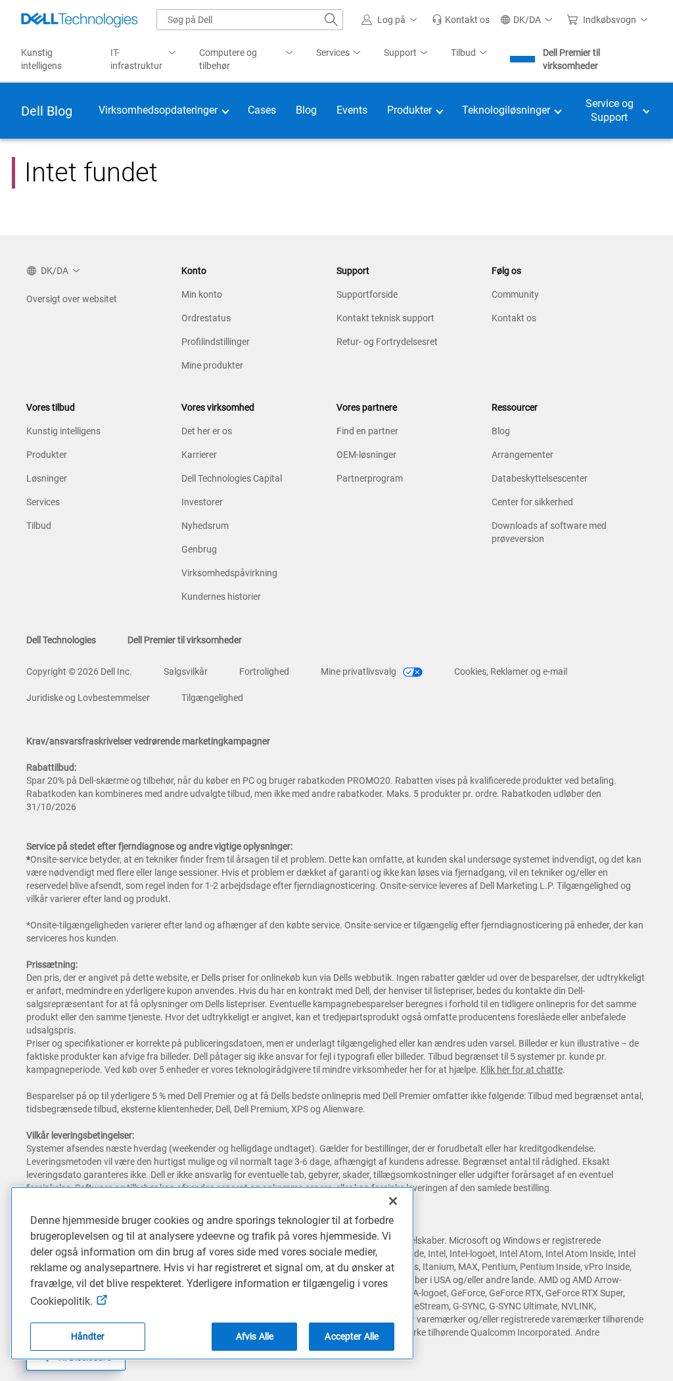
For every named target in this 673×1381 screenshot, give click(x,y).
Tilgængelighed (212, 697)
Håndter (88, 1336)
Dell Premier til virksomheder (571, 59)
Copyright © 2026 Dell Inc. (79, 671)
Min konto (201, 294)
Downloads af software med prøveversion (549, 532)
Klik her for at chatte (521, 1069)
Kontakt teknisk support (385, 318)
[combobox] (249, 19)
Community (515, 294)
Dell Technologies (61, 640)
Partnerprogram (369, 478)
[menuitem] (144, 59)
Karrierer (199, 454)
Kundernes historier (221, 596)
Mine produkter (212, 365)
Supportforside (367, 294)
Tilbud (38, 525)
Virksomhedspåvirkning (229, 573)
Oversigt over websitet (71, 299)
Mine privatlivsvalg (359, 671)
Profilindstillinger (215, 341)
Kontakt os (514, 318)
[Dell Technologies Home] (79, 19)
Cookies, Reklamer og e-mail (510, 671)
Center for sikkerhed (532, 502)
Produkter (46, 454)
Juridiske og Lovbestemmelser (88, 697)
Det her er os (206, 431)
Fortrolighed (264, 671)
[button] (391, 19)
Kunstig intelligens (63, 431)
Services (43, 502)
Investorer (202, 502)
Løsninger (46, 478)
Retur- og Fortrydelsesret (387, 341)
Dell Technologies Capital (231, 478)
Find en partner (367, 431)
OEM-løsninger (366, 454)
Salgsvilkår (186, 671)
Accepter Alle (352, 1336)
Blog (501, 431)
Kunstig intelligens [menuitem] (41, 59)
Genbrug (199, 549)
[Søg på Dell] (331, 20)
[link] (461, 19)
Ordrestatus (206, 318)
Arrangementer (522, 454)
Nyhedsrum (205, 525)
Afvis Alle (254, 1336)
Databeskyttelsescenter (540, 478)
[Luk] (393, 1201)
